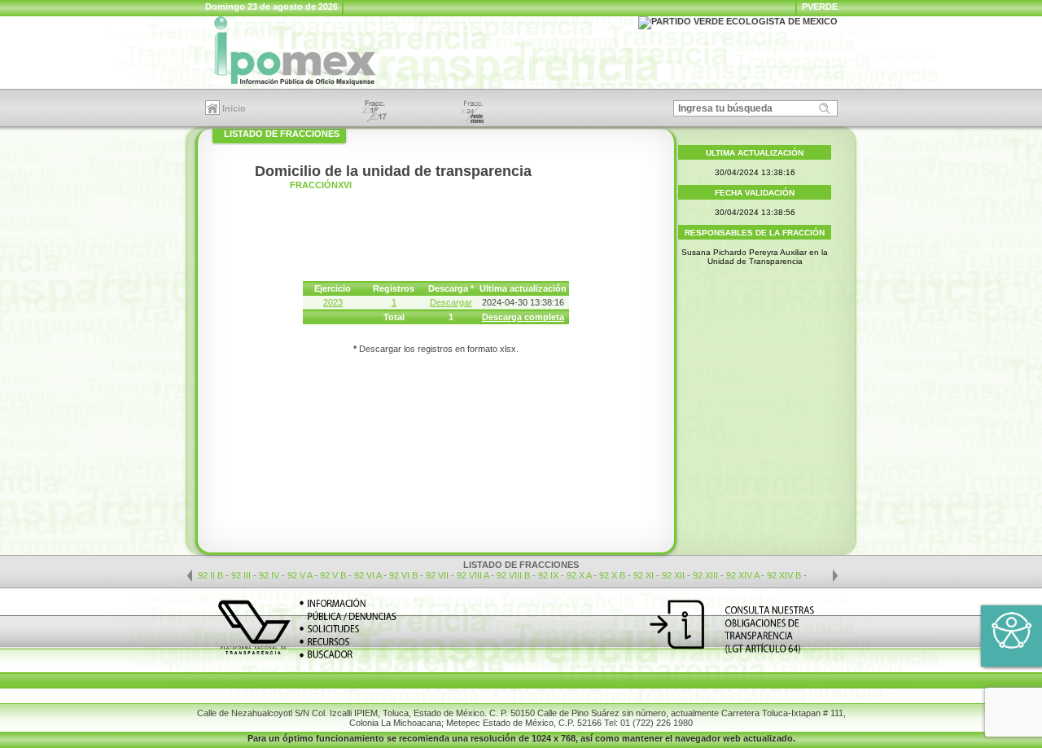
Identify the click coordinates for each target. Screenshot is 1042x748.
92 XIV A (742, 575)
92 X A (579, 575)
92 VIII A (472, 575)
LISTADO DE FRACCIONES (281, 134)
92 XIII (706, 575)
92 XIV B (784, 575)
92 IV (270, 575)
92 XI (644, 575)
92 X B (612, 575)
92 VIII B (513, 575)
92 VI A (367, 575)
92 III (242, 575)
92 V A (299, 575)
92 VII (438, 575)
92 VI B (403, 575)
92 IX (549, 575)
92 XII (674, 575)
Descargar (451, 302)
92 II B (210, 575)
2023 (333, 302)
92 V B (333, 575)
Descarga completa (523, 317)
